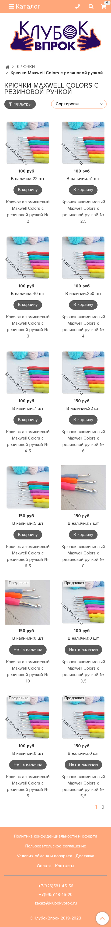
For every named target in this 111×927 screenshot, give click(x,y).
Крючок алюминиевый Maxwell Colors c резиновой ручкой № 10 (28, 671)
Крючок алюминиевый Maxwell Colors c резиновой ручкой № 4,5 (28, 441)
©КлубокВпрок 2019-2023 (55, 918)
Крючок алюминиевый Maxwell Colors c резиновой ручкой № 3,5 (83, 671)
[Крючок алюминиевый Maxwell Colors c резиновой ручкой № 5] (27, 717)
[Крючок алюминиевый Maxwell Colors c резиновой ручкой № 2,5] (83, 143)
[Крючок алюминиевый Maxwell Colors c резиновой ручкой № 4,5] (27, 372)
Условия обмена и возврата (44, 856)
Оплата (44, 866)
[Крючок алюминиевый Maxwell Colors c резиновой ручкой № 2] (27, 143)
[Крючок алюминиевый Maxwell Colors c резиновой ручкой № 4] (83, 257)
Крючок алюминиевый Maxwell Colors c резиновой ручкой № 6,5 (28, 556)
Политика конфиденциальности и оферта (55, 836)
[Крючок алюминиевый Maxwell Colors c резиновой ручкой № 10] (27, 602)
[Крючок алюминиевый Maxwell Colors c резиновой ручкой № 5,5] (83, 717)
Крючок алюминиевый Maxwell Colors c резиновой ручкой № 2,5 (83, 211)
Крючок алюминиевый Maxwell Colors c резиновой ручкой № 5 (28, 786)
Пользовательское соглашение (55, 846)
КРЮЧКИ (26, 67)
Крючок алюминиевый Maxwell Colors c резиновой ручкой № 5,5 (83, 786)
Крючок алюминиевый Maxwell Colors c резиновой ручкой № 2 (28, 211)
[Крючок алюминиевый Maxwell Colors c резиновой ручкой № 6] (83, 372)
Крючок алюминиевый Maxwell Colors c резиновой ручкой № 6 (83, 441)
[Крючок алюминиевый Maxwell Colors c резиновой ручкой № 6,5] (27, 487)
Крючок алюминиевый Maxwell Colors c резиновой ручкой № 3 (28, 326)
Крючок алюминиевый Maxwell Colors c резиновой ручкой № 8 (83, 556)
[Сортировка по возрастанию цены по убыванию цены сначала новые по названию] (79, 104)
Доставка (84, 856)
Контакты (64, 866)
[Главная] (7, 67)
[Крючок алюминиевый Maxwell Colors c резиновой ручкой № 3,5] (83, 602)
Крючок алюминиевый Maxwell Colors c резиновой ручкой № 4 (83, 326)
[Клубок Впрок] (55, 36)
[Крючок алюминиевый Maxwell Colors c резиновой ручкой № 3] (27, 257)
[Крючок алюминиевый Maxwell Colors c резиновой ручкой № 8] (83, 487)
